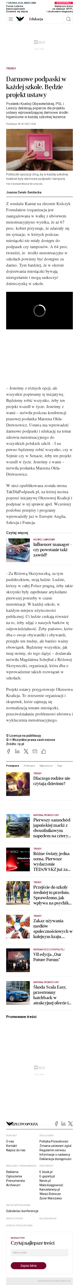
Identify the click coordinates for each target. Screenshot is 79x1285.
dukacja (36, 19)
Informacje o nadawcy (55, 1154)
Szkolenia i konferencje (22, 1211)
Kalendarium (48, 1218)
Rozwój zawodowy (44, 539)
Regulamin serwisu (53, 1150)
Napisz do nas (15, 1150)
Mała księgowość (51, 1185)
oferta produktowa (19, 1225)
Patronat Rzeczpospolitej (49, 949)
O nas (10, 1141)
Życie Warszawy (51, 1198)
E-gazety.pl (47, 1176)
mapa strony (14, 1218)
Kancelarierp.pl (50, 1189)
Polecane (29, 765)
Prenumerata (15, 1180)
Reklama (12, 1172)
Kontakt (11, 1146)
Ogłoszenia (14, 1176)
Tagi (59, 765)
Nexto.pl (45, 1180)
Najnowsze (46, 765)
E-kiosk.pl (46, 1172)
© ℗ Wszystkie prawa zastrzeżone (30, 740)
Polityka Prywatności (54, 1141)
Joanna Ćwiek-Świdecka (23, 192)
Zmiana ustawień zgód (55, 1146)
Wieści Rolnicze (50, 1194)
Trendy (11, 68)
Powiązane (12, 765)
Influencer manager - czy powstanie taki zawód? (52, 550)
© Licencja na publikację (23, 735)
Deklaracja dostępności (55, 1159)
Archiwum (13, 1185)
